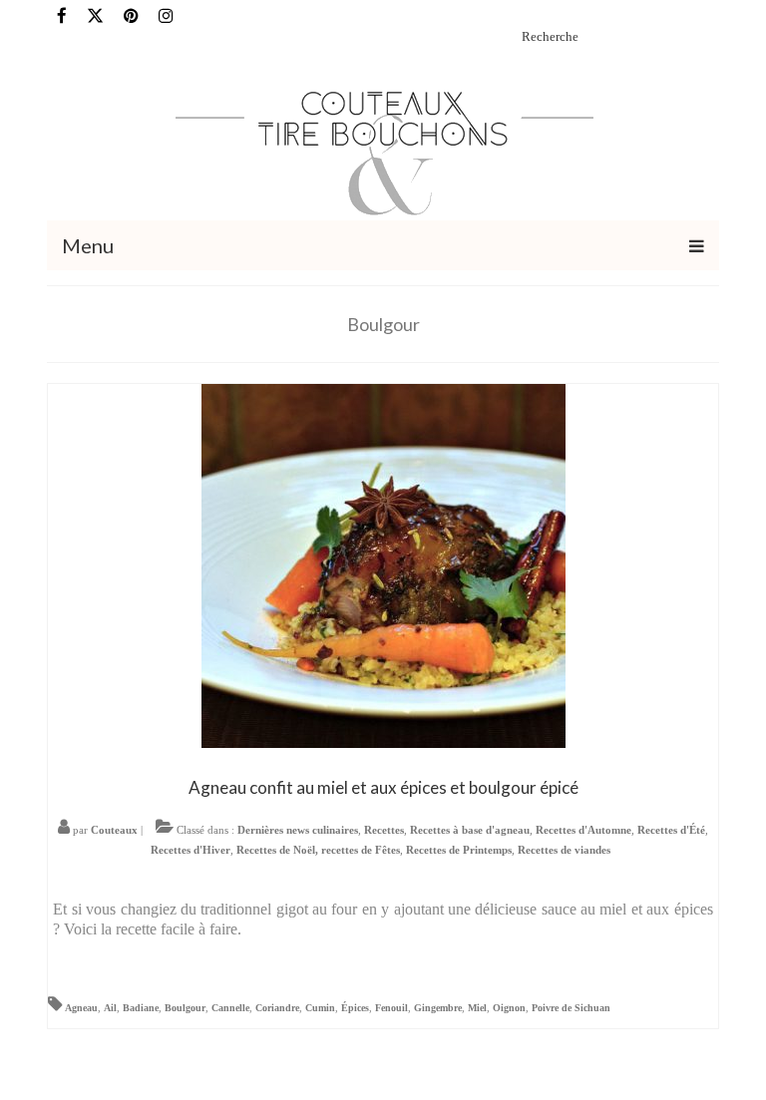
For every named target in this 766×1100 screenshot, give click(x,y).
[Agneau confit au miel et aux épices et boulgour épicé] (383, 563)
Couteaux (114, 830)
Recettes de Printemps (459, 850)
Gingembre (438, 1007)
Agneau (81, 1007)
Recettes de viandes (564, 850)
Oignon (509, 1007)
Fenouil (391, 1007)
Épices (355, 1007)
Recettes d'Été (671, 830)
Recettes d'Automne (583, 830)
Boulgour (185, 1007)
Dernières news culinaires (297, 830)
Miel (477, 1007)
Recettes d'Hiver (190, 850)
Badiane (141, 1007)
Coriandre (277, 1007)
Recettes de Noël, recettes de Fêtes (318, 850)
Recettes (384, 830)
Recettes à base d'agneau (470, 830)
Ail (110, 1007)
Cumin (320, 1007)
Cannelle (230, 1007)
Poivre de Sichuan (571, 1007)
